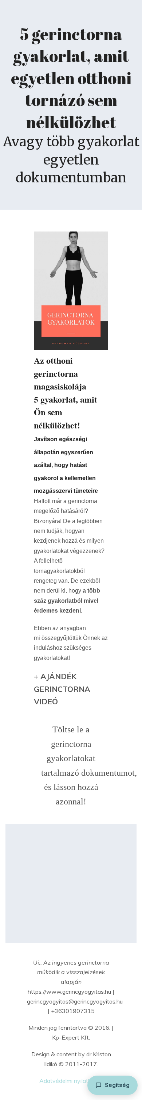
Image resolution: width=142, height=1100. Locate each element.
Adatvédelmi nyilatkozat (71, 1080)
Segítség (117, 1084)
